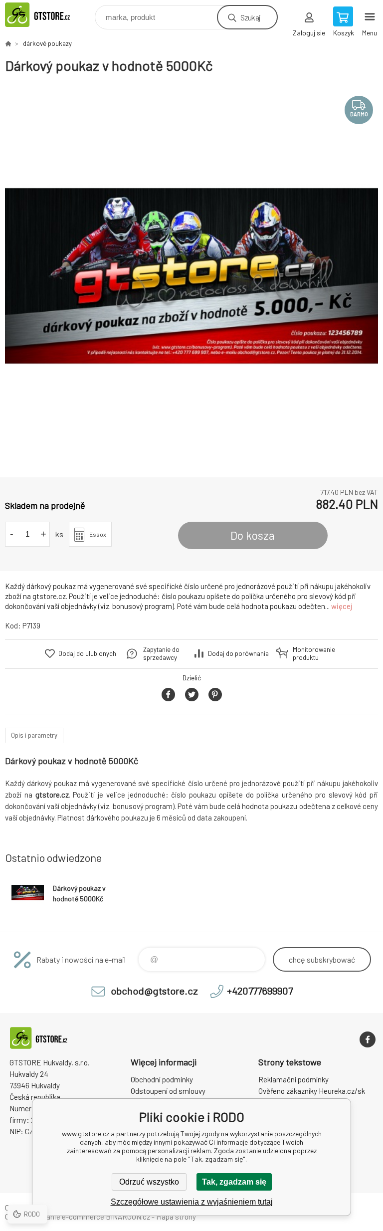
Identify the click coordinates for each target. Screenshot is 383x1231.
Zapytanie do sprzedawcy (161, 653)
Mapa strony (176, 1216)
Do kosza (252, 535)
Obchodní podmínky (162, 1079)
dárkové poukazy (47, 43)
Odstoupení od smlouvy (168, 1090)
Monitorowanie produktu (314, 653)
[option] (191, 275)
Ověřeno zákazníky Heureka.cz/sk (311, 1090)
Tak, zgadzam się (234, 1182)
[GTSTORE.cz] (8, 43)
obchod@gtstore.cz (154, 991)
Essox (97, 534)
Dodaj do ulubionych (87, 653)
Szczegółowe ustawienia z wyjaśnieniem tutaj (192, 1202)
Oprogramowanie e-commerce (54, 1216)
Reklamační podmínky (293, 1079)
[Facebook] (368, 1039)
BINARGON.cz (128, 1216)
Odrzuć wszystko (149, 1182)
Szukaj (250, 17)
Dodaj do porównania (238, 653)
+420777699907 (260, 991)
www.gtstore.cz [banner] (49, 14)
